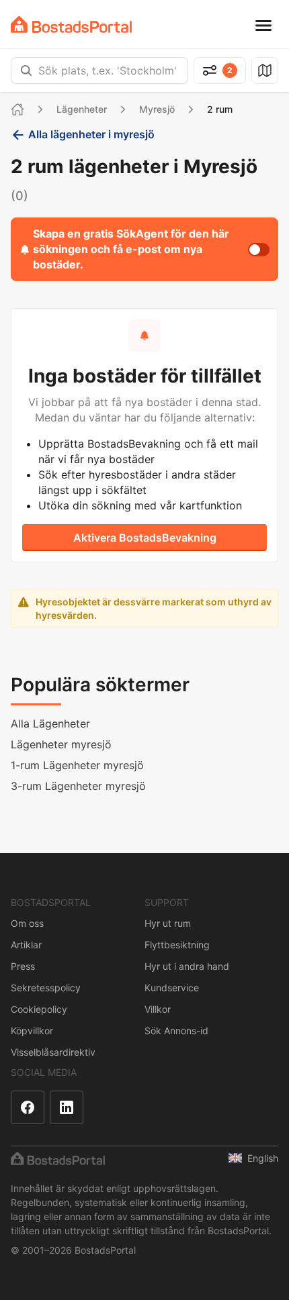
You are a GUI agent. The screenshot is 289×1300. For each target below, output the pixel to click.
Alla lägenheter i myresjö (91, 134)
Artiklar (26, 944)
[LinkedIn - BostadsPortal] (66, 1107)
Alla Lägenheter (50, 723)
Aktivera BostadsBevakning (144, 537)
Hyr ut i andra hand (186, 966)
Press (23, 966)
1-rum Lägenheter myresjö (77, 765)
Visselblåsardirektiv (53, 1052)
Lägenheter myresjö (61, 744)
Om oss (27, 923)
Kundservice (171, 987)
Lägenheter (81, 109)
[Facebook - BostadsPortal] (27, 1107)
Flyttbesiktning (177, 944)
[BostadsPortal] (71, 24)
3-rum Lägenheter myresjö (78, 786)
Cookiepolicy (39, 1009)
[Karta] (264, 70)
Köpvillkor (32, 1030)
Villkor (157, 1009)
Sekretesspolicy (46, 987)
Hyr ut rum (167, 923)
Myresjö (157, 109)
